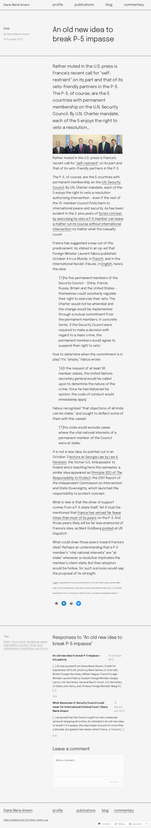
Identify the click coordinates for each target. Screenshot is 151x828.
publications (86, 810)
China (14, 642)
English (106, 264)
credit (55, 583)
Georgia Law (33, 642)
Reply (55, 696)
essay (7, 28)
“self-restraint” (87, 163)
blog (105, 810)
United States (27, 649)
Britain (7, 642)
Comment (114, 782)
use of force (41, 649)
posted (107, 528)
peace (44, 642)
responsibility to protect (16, 645)
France (22, 642)
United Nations (11, 649)
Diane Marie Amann (17, 4)
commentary (124, 810)
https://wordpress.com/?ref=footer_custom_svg (26, 820)
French (98, 259)
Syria (39, 645)
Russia (33, 645)
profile (58, 810)
